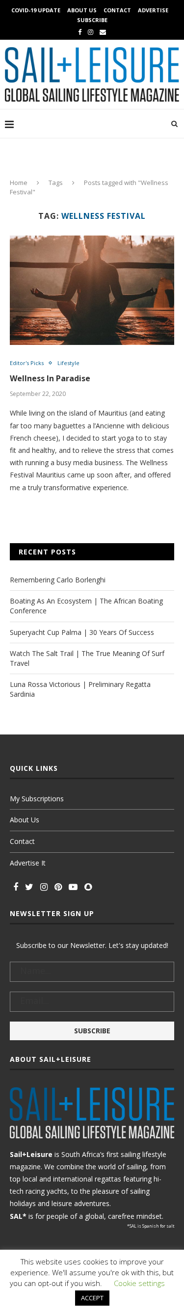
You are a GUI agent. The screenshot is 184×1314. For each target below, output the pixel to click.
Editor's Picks (27, 363)
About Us (82, 10)
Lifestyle (68, 363)
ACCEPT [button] (92, 1297)
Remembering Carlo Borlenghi (57, 579)
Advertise (153, 10)
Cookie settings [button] (139, 1283)
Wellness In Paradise (50, 378)
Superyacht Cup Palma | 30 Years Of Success (82, 632)
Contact (117, 10)
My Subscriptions (37, 798)
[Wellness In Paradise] (92, 290)
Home (18, 182)
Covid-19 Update (35, 10)
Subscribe (92, 20)
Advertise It (28, 862)
